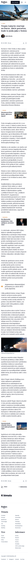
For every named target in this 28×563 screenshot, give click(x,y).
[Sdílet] (23, 43)
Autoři (2, 535)
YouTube (22, 559)
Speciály (17, 515)
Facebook (3, 559)
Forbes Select (4, 541)
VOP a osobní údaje (19, 546)
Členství (17, 537)
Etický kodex (18, 548)
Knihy (2, 539)
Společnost (3, 519)
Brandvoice (18, 527)
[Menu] (25, 2)
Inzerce (17, 539)
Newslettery (18, 523)
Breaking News (18, 525)
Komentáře (17, 517)
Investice (3, 515)
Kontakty (17, 543)
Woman (17, 519)
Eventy (16, 535)
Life (2, 523)
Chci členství (15, 2)
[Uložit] (26, 43)
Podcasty (17, 521)
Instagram (11, 559)
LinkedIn (17, 559)
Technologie (4, 521)
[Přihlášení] (21, 2)
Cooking (3, 525)
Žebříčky (3, 527)
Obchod (3, 537)
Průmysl (3, 517)
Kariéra (17, 541)
